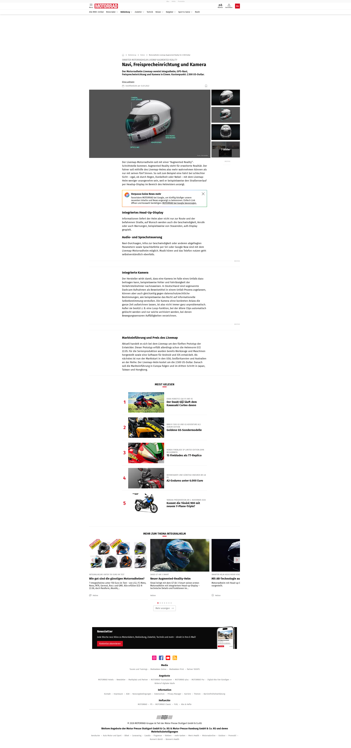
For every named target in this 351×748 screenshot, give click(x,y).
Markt (197, 12)
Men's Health (193, 735)
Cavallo (147, 735)
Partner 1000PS (193, 669)
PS (151, 704)
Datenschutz (159, 694)
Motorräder (111, 12)
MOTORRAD (142, 704)
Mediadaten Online (158, 669)
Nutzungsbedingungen (141, 694)
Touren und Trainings (138, 669)
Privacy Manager (174, 694)
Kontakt (107, 694)
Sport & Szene (184, 12)
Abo (167, 1)
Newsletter (121, 680)
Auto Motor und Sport (112, 735)
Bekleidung (125, 12)
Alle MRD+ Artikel (96, 12)
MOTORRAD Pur (198, 680)
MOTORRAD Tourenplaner (161, 680)
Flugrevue (158, 735)
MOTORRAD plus (182, 680)
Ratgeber (169, 12)
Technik (150, 12)
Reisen (158, 12)
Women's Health (172, 739)
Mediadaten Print (176, 669)
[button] (149, 124)
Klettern (168, 735)
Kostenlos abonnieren (110, 643)
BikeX (126, 735)
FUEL (176, 704)
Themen (197, 694)
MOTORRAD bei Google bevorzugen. (179, 203)
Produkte (181, 1)
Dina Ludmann (128, 82)
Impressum (118, 694)
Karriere (187, 694)
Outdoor (221, 735)
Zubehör (138, 12)
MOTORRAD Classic (163, 704)
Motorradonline (208, 735)
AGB (127, 694)
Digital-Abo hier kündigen (218, 680)
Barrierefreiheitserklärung (214, 694)
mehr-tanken (180, 735)
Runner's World (156, 739)
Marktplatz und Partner (138, 680)
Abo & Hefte (186, 704)
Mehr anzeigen (162, 608)
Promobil (232, 735)
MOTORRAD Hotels (106, 680)
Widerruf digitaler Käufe (165, 683)
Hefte (174, 1)
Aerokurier (95, 735)
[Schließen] (203, 193)
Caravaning (136, 735)
